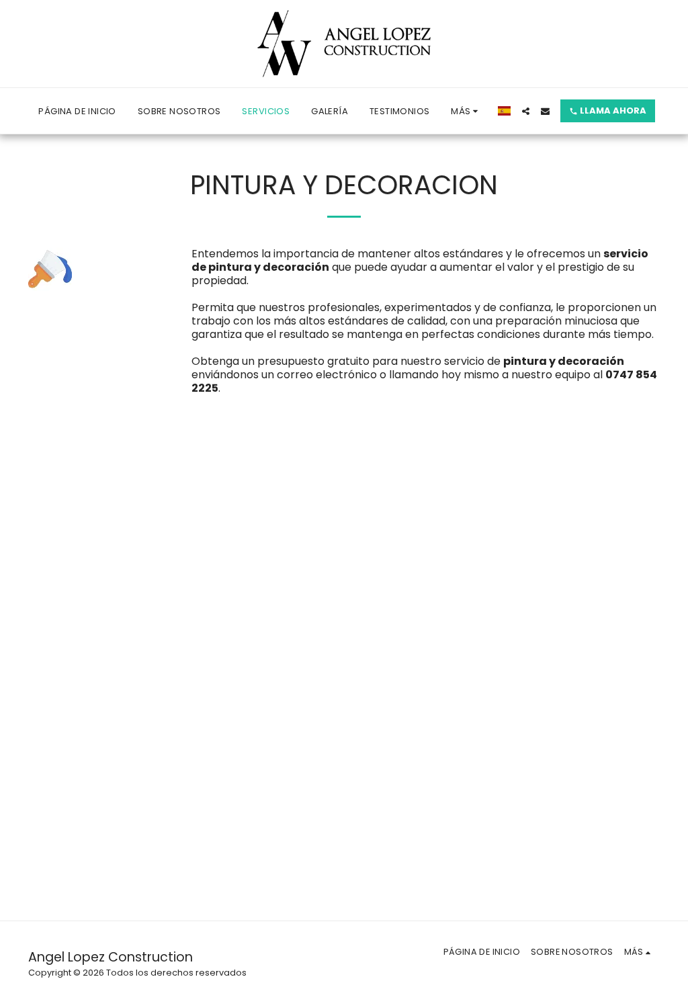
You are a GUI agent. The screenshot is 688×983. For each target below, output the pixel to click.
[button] (526, 111)
